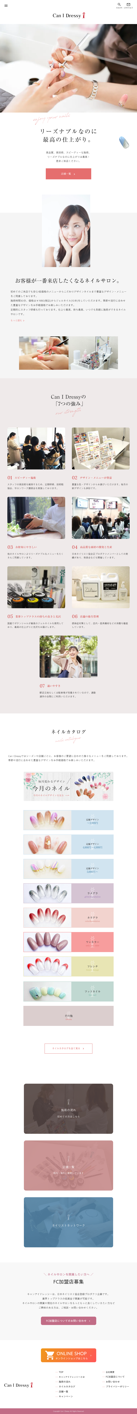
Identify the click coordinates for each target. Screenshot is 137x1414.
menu (6, 6)
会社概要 (110, 1372)
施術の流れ (65, 1382)
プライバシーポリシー (117, 1386)
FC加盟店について (115, 1377)
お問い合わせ (113, 1382)
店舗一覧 (63, 1391)
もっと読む (16, 320)
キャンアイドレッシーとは (72, 1376)
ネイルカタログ (67, 1386)
